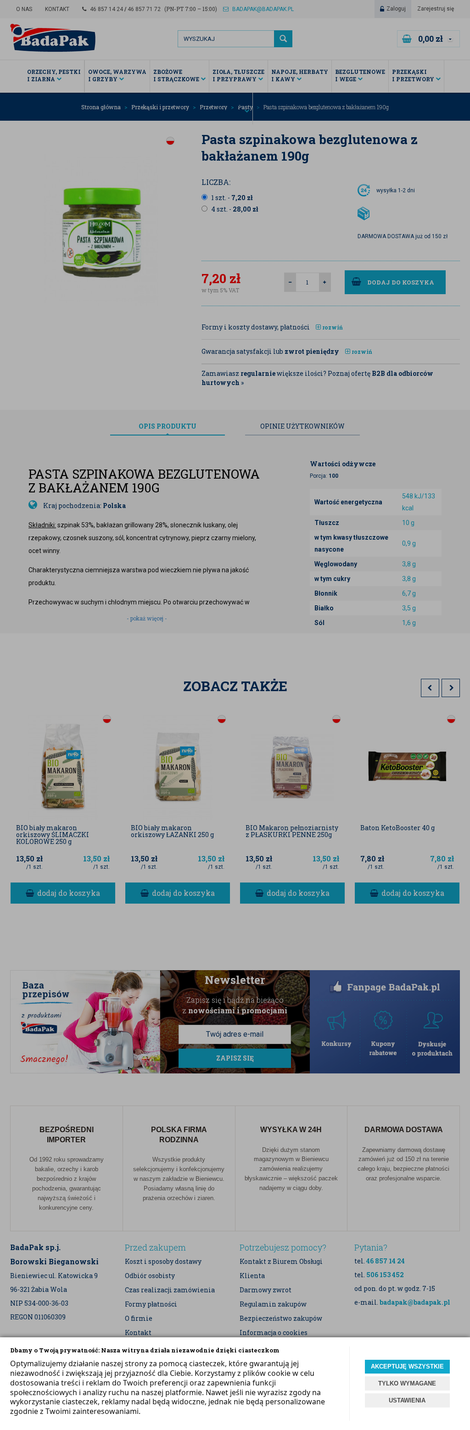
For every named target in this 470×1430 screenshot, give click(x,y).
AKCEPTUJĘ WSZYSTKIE (407, 1366)
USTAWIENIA (407, 1400)
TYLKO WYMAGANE (407, 1383)
